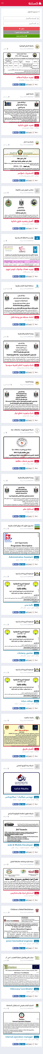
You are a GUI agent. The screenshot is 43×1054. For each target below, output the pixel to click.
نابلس (4, 49)
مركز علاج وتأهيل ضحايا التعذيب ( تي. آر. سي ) (19, 958)
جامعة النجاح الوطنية (27, 45)
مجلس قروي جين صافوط (25, 189)
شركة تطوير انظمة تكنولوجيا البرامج (21, 813)
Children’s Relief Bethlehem (22, 909)
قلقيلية (5, 192)
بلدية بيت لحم (29, 141)
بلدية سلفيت (29, 717)
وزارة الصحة (30, 381)
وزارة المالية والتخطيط (26, 333)
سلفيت (5, 720)
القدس (5, 960)
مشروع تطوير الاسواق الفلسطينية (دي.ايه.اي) (21, 526)
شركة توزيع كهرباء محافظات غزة (22, 429)
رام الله (5, 528)
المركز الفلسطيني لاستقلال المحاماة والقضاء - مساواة (20, 1006)
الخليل (5, 336)
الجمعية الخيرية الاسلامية (25, 573)
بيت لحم (5, 97)
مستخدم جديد (21, 36)
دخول (22, 28)
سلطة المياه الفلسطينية (25, 285)
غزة (4, 240)
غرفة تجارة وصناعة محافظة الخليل (22, 861)
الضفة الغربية (6, 288)
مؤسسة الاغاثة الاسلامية (24, 237)
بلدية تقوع (30, 93)
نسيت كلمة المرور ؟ (21, 32)
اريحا (4, 480)
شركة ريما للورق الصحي (25, 765)
